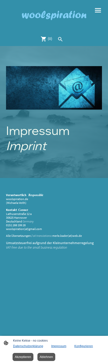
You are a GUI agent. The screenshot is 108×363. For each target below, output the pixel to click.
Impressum (58, 346)
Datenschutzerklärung (28, 346)
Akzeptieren (23, 357)
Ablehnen (46, 357)
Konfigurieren (83, 346)
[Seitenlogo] (54, 16)
